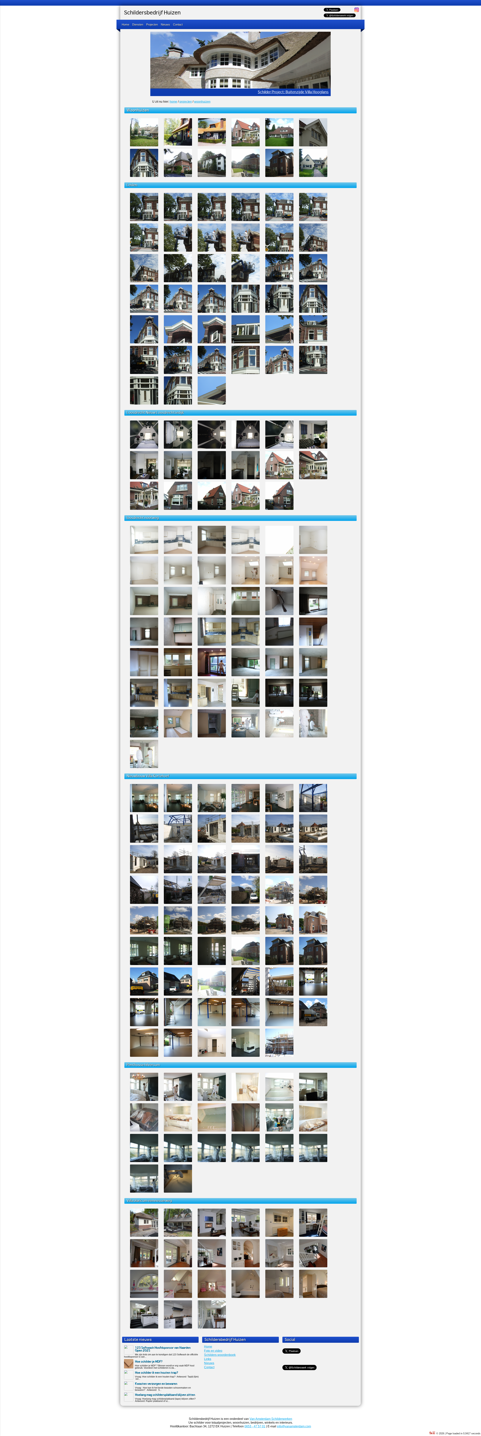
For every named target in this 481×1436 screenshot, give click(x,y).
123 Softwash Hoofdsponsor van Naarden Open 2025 (163, 1349)
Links (207, 1359)
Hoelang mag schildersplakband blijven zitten (165, 1395)
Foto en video (213, 1350)
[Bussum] (178, 176)
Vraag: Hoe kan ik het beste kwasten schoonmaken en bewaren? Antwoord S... (163, 1388)
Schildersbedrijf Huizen (152, 13)
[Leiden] (144, 176)
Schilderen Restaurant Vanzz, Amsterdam (293, 92)
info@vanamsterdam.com (294, 1426)
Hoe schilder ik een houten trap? (156, 1372)
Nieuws (165, 24)
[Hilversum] (212, 176)
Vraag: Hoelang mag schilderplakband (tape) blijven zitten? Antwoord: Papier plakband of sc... (165, 1400)
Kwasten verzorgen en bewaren (156, 1384)
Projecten (152, 24)
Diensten (137, 24)
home (173, 101)
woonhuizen (202, 101)
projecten (185, 101)
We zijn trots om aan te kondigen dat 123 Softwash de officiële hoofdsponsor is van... (161, 1355)
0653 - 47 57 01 (254, 1426)
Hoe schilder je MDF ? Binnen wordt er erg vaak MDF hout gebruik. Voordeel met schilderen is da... (164, 1366)
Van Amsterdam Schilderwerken (271, 1418)
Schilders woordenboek (220, 1354)
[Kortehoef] (245, 176)
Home (125, 24)
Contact (178, 24)
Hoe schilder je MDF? (149, 1361)
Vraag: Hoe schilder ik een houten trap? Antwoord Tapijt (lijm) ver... (167, 1377)
